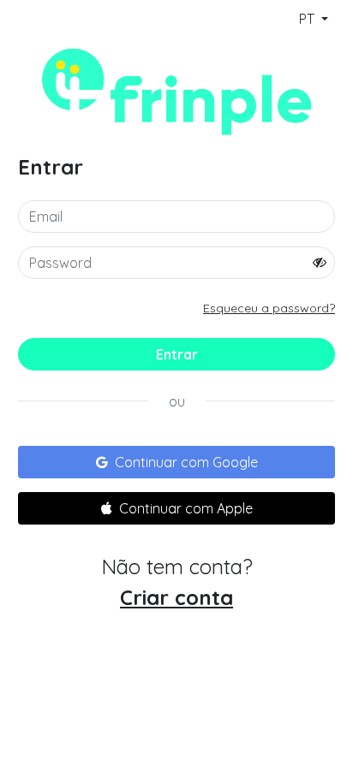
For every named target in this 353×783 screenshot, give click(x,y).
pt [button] (308, 18)
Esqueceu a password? (269, 308)
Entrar (177, 354)
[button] (176, 462)
